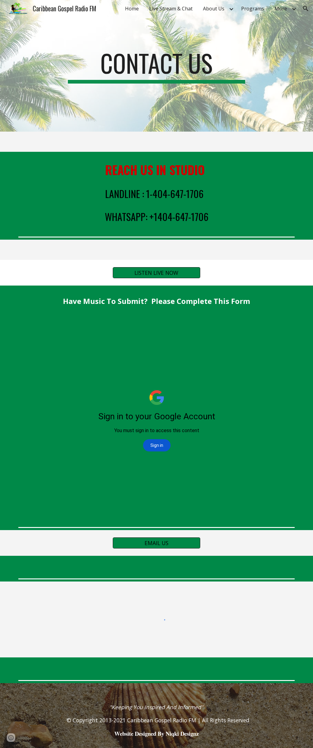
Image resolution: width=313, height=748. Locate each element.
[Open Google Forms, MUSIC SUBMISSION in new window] (283, 332)
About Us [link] (213, 8)
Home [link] (132, 8)
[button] (305, 8)
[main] (156, 66)
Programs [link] (252, 8)
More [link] (280, 8)
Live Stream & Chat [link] (171, 8)
